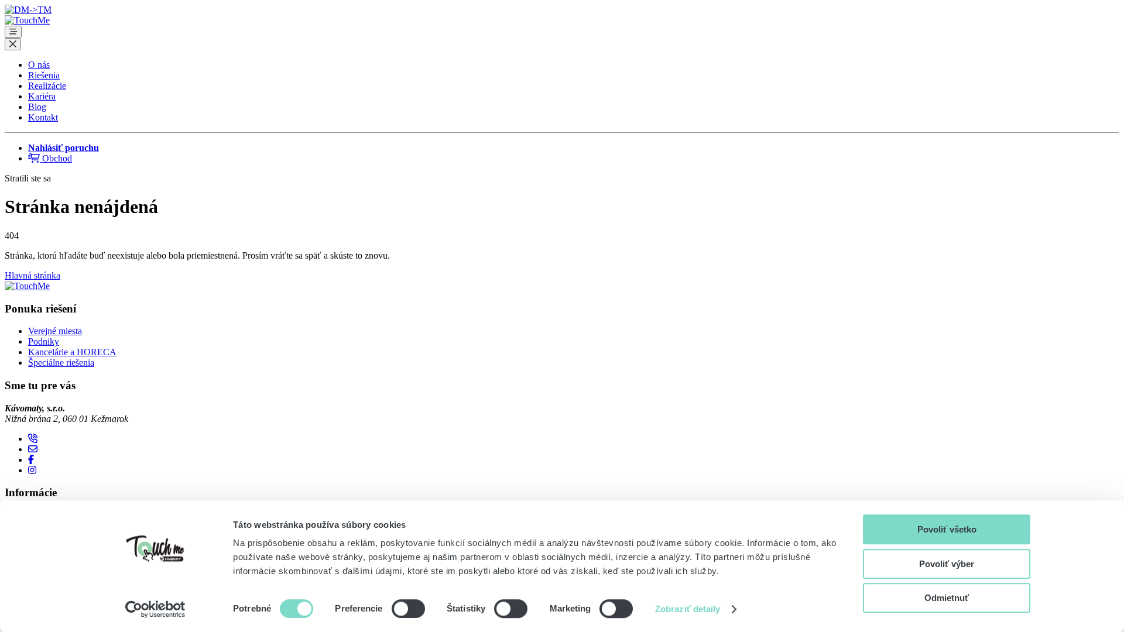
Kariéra (42, 96)
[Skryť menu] (13, 44)
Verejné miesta (55, 331)
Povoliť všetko (946, 529)
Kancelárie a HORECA (72, 352)
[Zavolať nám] (32, 439)
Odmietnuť (946, 598)
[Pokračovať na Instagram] (32, 470)
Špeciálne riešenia (61, 362)
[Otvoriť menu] (13, 32)
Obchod (56, 158)
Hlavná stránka (32, 275)
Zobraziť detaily (688, 609)
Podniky (43, 341)
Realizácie (47, 86)
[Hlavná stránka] (27, 20)
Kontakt (43, 117)
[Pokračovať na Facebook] (31, 460)
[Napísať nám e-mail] (32, 449)
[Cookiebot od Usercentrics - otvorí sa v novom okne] (155, 609)
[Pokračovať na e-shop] (28, 10)
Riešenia (44, 75)
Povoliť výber (946, 564)
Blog (37, 107)
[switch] (408, 608)
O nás (39, 65)
